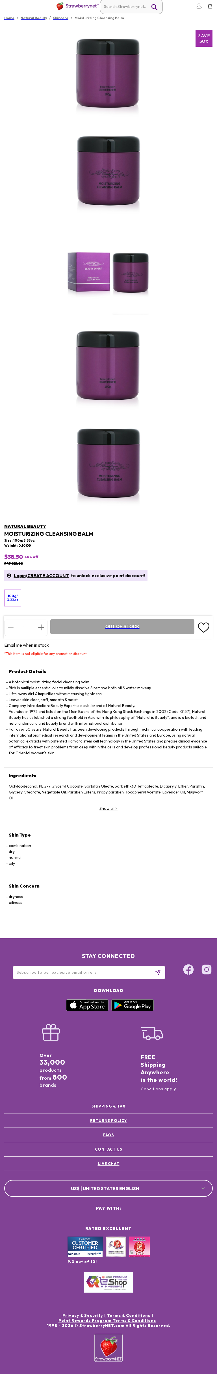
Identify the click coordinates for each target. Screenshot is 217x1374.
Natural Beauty (25, 526)
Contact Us (108, 1149)
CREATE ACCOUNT (48, 575)
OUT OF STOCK (122, 626)
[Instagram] (206, 970)
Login (20, 575)
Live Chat (109, 1163)
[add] (41, 627)
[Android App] (132, 1009)
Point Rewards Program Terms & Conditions (107, 1320)
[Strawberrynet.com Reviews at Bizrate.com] (85, 1255)
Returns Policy (108, 1120)
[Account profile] (199, 6)
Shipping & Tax (108, 1106)
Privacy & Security (82, 1315)
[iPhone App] (87, 1009)
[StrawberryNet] (76, 6)
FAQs (108, 1135)
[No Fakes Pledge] (139, 1253)
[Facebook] (188, 970)
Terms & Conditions (128, 1315)
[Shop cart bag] (210, 6)
